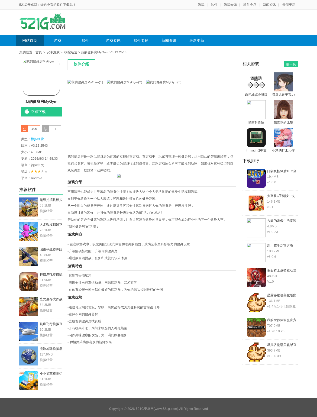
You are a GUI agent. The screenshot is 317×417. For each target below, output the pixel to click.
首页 (39, 52)
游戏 (201, 4)
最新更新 (288, 4)
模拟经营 (70, 52)
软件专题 (249, 4)
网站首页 (29, 40)
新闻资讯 (269, 4)
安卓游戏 (53, 52)
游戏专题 (230, 4)
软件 (214, 4)
